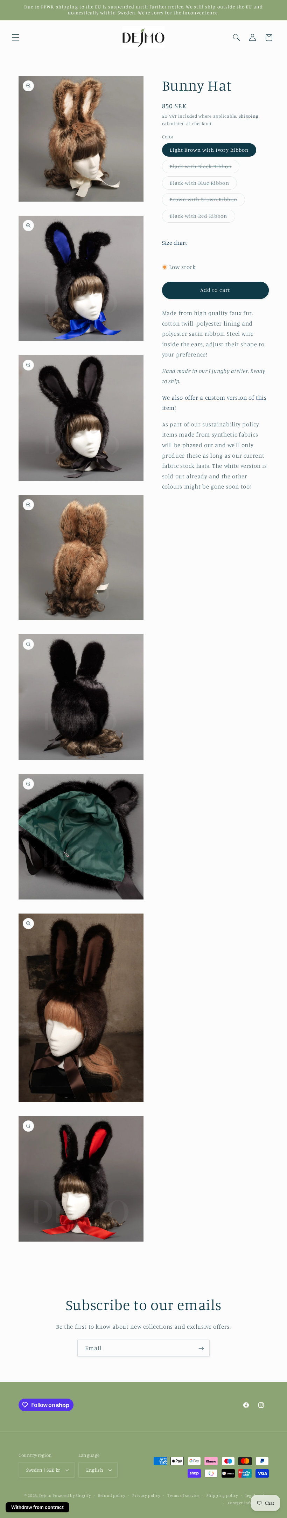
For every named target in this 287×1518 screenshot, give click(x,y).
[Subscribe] (201, 1348)
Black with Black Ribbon (204, 168)
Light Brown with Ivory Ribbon (209, 150)
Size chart (174, 242)
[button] (15, 38)
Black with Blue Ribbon (203, 184)
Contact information (248, 1502)
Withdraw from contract (37, 1507)
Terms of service (183, 1495)
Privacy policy (146, 1495)
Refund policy (111, 1495)
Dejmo (45, 1495)
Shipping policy (222, 1495)
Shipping (248, 116)
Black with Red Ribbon (202, 217)
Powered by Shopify (71, 1495)
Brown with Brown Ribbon (207, 201)
